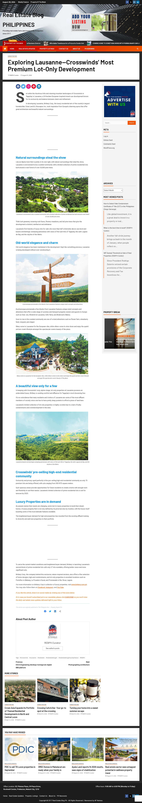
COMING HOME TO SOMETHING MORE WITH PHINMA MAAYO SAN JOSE (102, 43)
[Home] (5, 48)
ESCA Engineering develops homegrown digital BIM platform (34, 665)
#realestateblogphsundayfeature (68, 658)
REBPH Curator (14, 75)
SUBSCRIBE (69, 597)
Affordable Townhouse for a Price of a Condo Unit (51, 43)
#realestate (41, 658)
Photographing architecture (79, 663)
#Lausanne (32, 658)
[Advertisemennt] (94, 22)
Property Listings (47, 49)
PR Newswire (89, 49)
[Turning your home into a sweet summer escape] (85, 690)
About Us (76, 49)
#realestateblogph (51, 658)
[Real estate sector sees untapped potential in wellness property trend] (121, 749)
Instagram (49, 587)
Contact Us (63, 49)
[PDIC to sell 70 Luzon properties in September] (21, 749)
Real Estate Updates (27, 49)
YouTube (60, 587)
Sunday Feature (12, 56)
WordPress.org (109, 148)
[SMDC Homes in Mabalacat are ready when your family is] (54, 749)
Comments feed (109, 144)
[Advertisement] (53, 132)
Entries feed (108, 140)
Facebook (41, 587)
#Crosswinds (24, 658)
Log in (106, 136)
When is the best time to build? (115, 228)
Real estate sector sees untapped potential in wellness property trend (120, 769)
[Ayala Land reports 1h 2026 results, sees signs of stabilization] (88, 749)
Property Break (113, 336)
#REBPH (82, 658)
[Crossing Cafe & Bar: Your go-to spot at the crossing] (52, 690)
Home (12, 49)
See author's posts (52, 648)
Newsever (88, 801)
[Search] (137, 49)
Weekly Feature (23, 2)
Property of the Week (38, 2)
